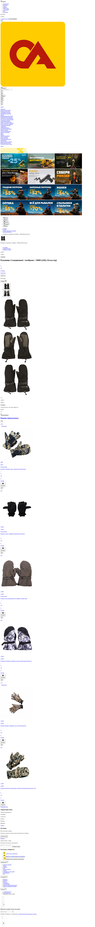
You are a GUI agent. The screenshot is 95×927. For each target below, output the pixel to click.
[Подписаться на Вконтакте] (4, 896)
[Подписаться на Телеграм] (4, 898)
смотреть (15, 418)
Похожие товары (6, 418)
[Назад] (2, 21)
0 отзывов (5, 247)
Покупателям (3, 862)
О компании (3, 877)
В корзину (3, 256)
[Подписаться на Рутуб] (4, 906)
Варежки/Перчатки (7, 232)
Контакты (3, 889)
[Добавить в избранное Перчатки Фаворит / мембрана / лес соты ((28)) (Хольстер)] (2, 680)
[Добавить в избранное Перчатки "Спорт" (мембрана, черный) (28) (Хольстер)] (2, 488)
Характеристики (6, 248)
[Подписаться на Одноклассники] (4, 901)
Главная (6, 217)
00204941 (3, 281)
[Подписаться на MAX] (3, 903)
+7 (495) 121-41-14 (5, 18)
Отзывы (2, 825)
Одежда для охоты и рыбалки (9, 230)
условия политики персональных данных (27, 914)
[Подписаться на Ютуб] (4, 905)
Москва (3, 1)
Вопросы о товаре (7, 249)
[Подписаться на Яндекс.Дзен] (4, 900)
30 (1, 413)
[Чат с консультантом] (2, 102)
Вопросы (3, 838)
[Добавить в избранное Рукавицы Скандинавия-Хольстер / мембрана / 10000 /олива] (2, 553)
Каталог (4, 88)
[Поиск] (2, 91)
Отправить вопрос (16, 846)
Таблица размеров (4, 415)
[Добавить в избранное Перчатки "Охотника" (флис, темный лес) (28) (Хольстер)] (2, 421)
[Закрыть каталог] (2, 104)
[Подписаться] (13, 911)
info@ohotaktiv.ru (7, 892)
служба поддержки (13, 18)
